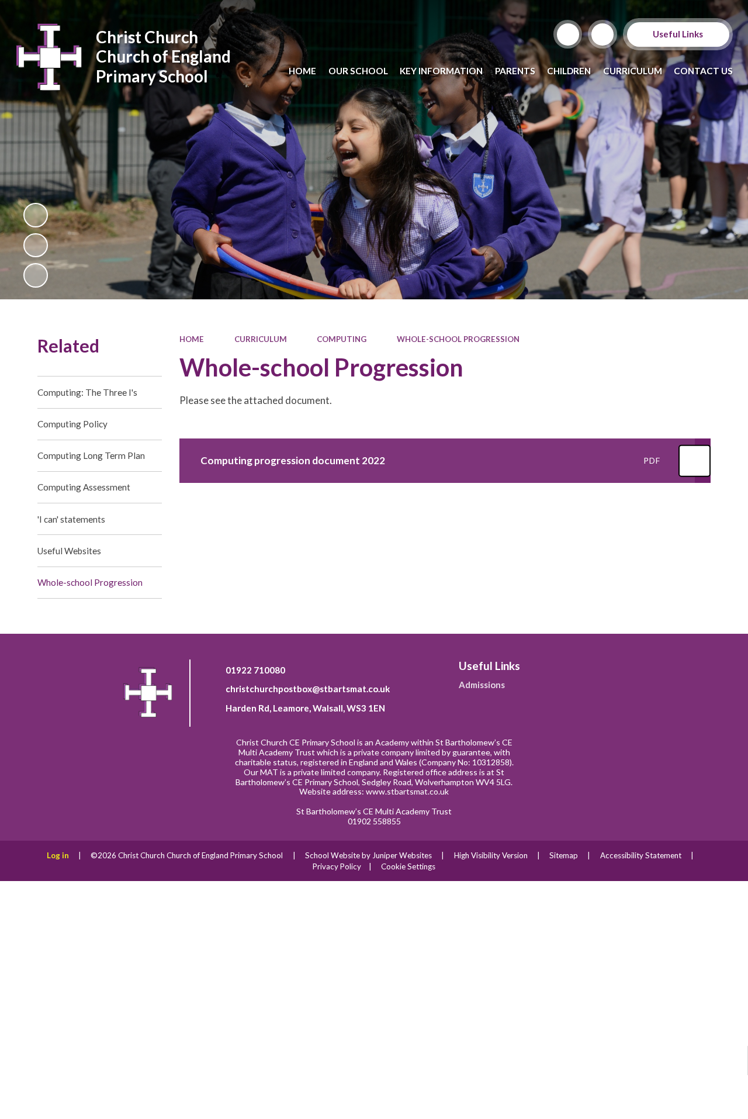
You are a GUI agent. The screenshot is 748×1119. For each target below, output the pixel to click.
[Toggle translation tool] (602, 34)
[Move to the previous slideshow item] (35, 245)
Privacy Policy (337, 866)
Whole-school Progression (458, 339)
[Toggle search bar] (568, 34)
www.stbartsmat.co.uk (407, 791)
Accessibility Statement (640, 855)
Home (191, 339)
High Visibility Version (491, 855)
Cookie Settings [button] (408, 866)
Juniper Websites (402, 855)
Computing (341, 339)
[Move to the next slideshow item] (35, 275)
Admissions (482, 684)
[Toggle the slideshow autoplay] (35, 215)
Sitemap (563, 855)
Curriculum (260, 339)
